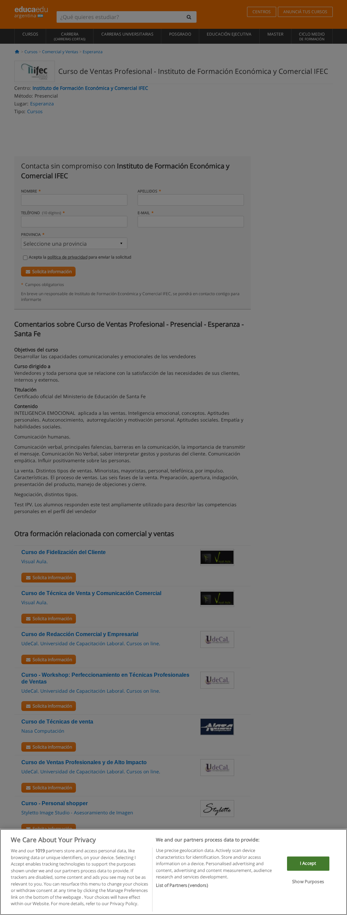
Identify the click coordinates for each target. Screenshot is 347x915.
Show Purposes (308, 881)
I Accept (308, 863)
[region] (173, 872)
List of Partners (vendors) (182, 885)
